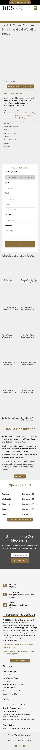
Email (7, 193)
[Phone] (5, 585)
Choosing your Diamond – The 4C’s (15, 705)
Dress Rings (7, 681)
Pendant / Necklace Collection (13, 684)
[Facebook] (16, 746)
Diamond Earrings (9, 687)
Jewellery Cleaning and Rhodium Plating (16, 728)
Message (8, 225)
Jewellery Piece (11, 172)
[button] (35, 8)
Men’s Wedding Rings (10, 678)
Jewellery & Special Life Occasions (14, 691)
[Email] (5, 605)
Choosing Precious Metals (12, 708)
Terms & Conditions (24, 740)
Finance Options (8, 725)
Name (7, 182)
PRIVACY (9, 740)
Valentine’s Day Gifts (10, 694)
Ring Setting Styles (9, 711)
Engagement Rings (9, 672)
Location (8, 215)
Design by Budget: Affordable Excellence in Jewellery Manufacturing (17, 715)
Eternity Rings (27, 115)
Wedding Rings (20, 118)
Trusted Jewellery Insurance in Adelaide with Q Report (18, 721)
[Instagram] (20, 746)
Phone (7, 204)
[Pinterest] (24, 746)
